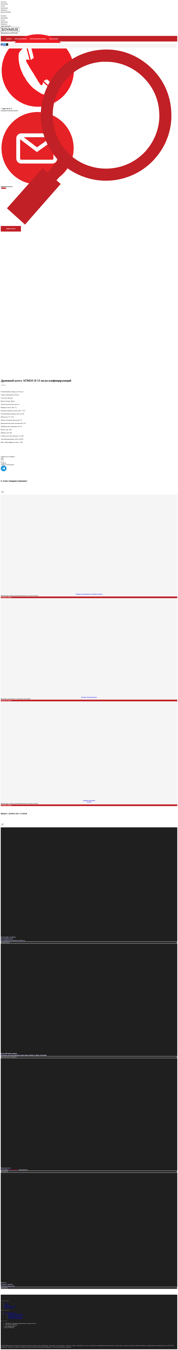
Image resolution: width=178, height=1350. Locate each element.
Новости (4, 10)
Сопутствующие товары (38, 39)
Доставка (4, 4)
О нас (3, 6)
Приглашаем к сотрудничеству (15, 1318)
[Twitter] (7, 44)
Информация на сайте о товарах (15, 1315)
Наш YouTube (6, 12)
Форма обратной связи (9, 1312)
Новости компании (8, 1307)
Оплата (3, 2)
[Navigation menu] (2, 13)
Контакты (4, 8)
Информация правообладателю (15, 1317)
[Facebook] (2, 44)
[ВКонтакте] (4, 44)
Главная (8, 39)
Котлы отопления (21, 39)
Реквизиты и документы (10, 1306)
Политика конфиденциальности (15, 1314)
